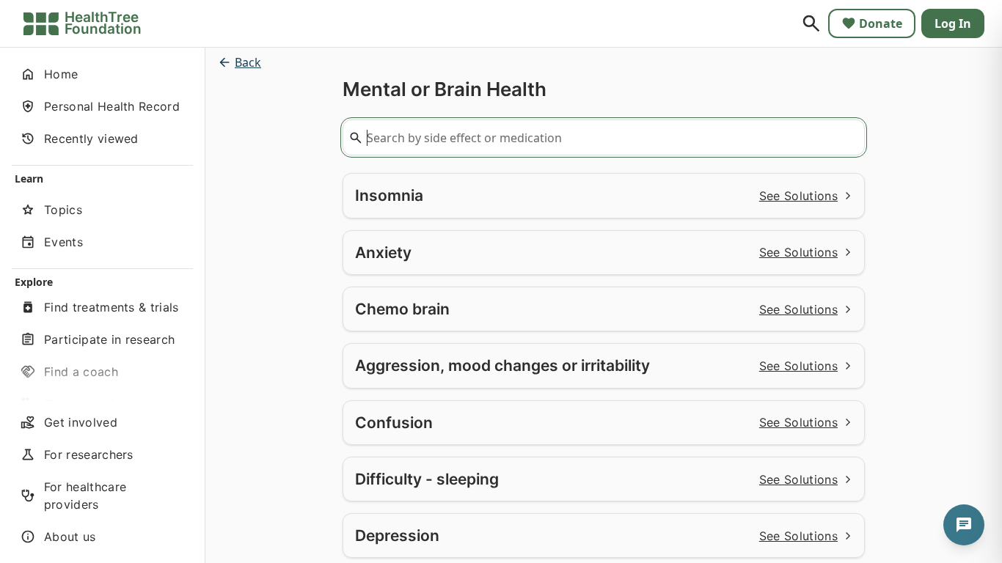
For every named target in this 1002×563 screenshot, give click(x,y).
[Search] (811, 23)
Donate (880, 23)
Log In (953, 23)
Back (248, 62)
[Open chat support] (963, 524)
